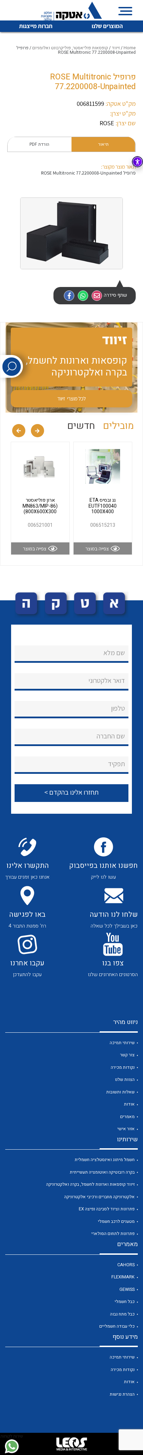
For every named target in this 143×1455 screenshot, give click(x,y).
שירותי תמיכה (122, 1043)
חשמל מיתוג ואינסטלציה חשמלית (105, 1160)
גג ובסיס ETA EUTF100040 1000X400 (103, 506)
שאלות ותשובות (120, 1092)
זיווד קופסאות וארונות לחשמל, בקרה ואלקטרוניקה (90, 1184)
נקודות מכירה (123, 1067)
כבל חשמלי (125, 1301)
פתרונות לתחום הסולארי (113, 1233)
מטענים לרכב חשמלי (116, 1221)
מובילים (118, 426)
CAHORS (126, 1265)
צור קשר (127, 1055)
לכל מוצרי (71, 398)
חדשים (81, 426)
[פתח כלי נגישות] (137, 161)
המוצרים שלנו (107, 26)
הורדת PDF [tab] (39, 144)
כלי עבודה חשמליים (117, 1326)
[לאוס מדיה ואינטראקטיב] (71, 1444)
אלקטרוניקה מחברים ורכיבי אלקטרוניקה (99, 1197)
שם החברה (110, 736)
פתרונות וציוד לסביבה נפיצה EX (107, 1209)
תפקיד (116, 763)
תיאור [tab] (103, 144)
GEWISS (127, 1289)
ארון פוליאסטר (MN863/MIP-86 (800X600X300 (40, 506)
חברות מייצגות (35, 26)
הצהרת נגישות (122, 1394)
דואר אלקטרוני (107, 680)
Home (130, 48)
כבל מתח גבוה (122, 1314)
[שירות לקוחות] (11, 1446)
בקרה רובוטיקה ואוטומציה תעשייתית (102, 1172)
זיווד (116, 48)
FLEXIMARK (123, 1277)
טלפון (118, 708)
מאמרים (127, 1117)
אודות (129, 1104)
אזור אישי (126, 1129)
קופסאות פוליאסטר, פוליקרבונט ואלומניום (70, 48)
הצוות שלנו (125, 1079)
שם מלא (114, 652)
